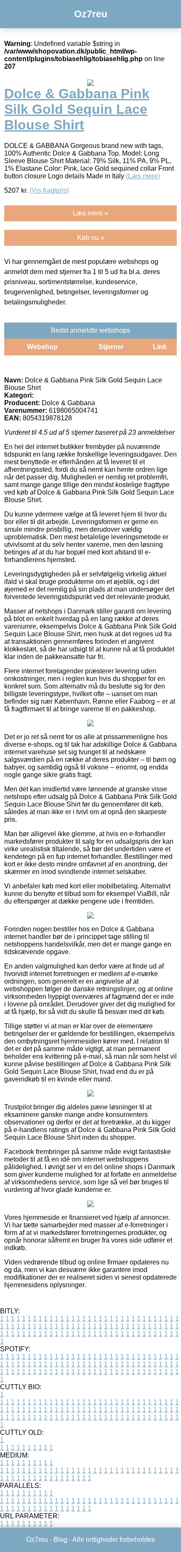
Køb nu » (90, 237)
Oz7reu (90, 13)
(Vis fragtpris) (49, 190)
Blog (60, 1539)
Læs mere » (90, 213)
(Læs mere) (143, 176)
